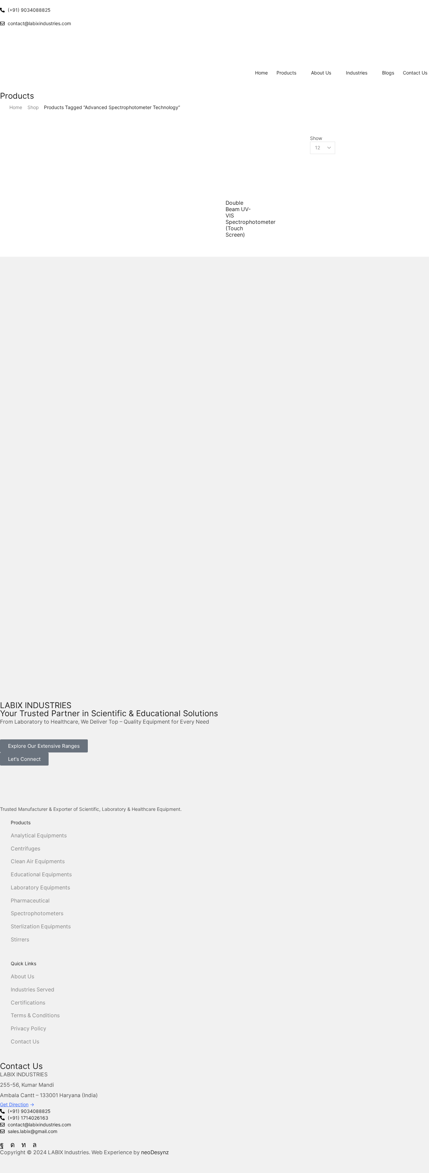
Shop (33, 107)
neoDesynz (155, 1152)
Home (15, 107)
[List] (221, 145)
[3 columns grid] (221, 138)
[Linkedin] (23, 1144)
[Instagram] (12, 1144)
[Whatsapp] (35, 1144)
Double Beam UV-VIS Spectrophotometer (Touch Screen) (250, 219)
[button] (44, 745)
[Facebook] (2, 1144)
